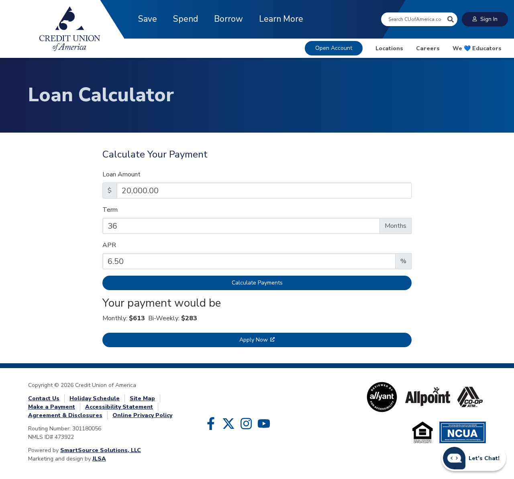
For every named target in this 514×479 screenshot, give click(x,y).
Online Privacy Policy (142, 415)
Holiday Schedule (94, 398)
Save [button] (147, 19)
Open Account (333, 48)
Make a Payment (51, 407)
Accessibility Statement (119, 407)
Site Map (142, 398)
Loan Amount (121, 174)
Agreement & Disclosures (65, 415)
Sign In (489, 19)
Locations (389, 48)
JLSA (99, 459)
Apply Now (253, 340)
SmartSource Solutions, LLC (100, 450)
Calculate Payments (257, 283)
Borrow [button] (228, 19)
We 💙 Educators (477, 48)
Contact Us (43, 398)
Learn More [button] (281, 19)
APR (109, 245)
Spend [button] (185, 19)
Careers (428, 48)
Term (110, 209)
